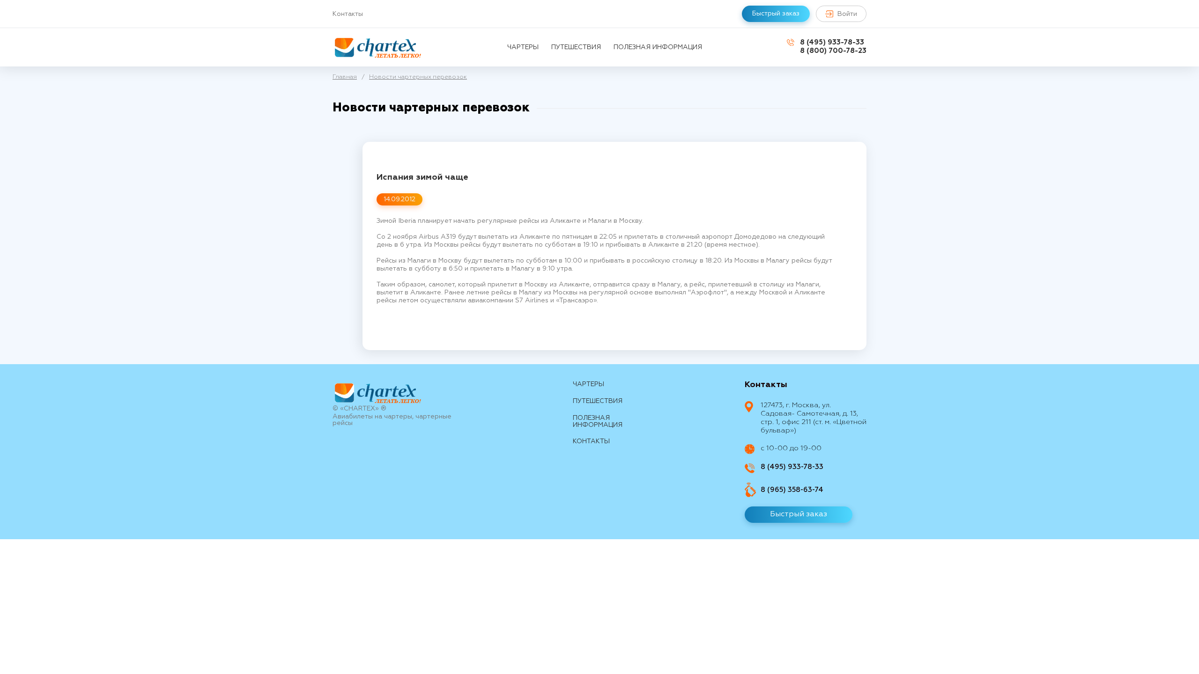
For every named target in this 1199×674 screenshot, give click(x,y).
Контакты (348, 14)
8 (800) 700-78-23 (833, 50)
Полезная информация (658, 47)
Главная (345, 77)
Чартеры (523, 47)
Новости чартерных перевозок (418, 77)
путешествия (576, 47)
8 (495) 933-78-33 (832, 42)
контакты (591, 441)
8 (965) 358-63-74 (792, 489)
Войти (847, 14)
